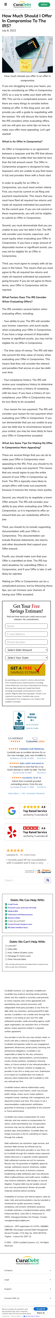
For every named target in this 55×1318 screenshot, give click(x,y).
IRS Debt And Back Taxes (18, 927)
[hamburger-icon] (5, 4)
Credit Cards (13, 904)
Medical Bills (13, 911)
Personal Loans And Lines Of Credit (22, 908)
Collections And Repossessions (20, 914)
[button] (26, 668)
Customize (5, 1316)
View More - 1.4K (26, 793)
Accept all (41, 1309)
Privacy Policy (16, 1316)
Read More (41, 758)
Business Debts (14, 918)
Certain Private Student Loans (20, 924)
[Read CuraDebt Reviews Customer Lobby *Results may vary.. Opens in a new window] (37, 871)
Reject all (40, 1313)
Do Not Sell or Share (32, 1316)
